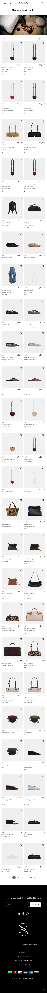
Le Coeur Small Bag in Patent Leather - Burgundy (7, 69)
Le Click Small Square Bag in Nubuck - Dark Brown (29, 561)
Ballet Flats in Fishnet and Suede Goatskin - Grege (30, 359)
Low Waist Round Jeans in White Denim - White (29, 292)
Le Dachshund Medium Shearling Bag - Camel (8, 147)
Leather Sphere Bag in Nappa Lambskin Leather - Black (8, 186)
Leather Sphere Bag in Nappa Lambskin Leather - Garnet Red (30, 186)
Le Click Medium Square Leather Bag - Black (30, 526)
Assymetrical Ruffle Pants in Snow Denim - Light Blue (8, 292)
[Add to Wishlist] (20, 43)
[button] (10, 3)
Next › (32, 877)
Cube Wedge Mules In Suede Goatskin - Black (29, 767)
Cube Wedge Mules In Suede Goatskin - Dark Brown (8, 802)
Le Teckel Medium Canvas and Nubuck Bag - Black (7, 700)
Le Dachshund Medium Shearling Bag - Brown (30, 147)
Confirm (35, 904)
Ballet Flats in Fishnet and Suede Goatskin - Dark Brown (7, 359)
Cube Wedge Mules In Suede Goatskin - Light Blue (29, 802)
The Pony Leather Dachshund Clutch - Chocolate (29, 225)
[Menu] (4, 3)
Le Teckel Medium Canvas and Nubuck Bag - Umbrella (29, 700)
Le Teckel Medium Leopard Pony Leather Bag (30, 665)
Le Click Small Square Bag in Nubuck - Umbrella (7, 596)
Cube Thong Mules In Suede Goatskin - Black (7, 837)
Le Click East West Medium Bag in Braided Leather (29, 596)
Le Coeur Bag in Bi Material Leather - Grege (29, 427)
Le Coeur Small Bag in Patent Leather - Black (29, 69)
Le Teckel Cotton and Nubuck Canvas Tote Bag (29, 631)
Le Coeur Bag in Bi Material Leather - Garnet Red (7, 427)
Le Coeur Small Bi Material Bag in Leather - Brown (28, 108)
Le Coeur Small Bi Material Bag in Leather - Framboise (7, 108)
